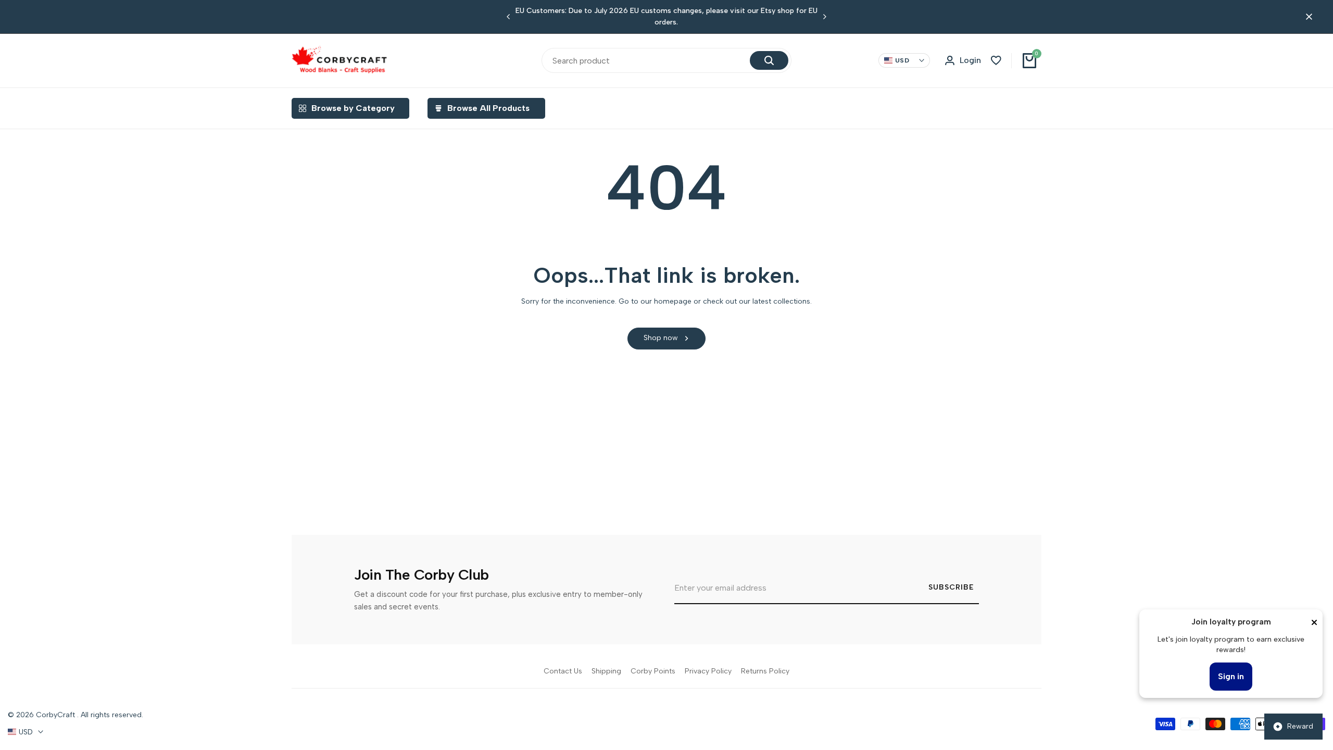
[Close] (1314, 622)
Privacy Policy (708, 671)
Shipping (606, 671)
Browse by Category (353, 108)
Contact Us (563, 671)
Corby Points (653, 671)
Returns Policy (765, 671)
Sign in (1231, 676)
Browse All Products (488, 108)
